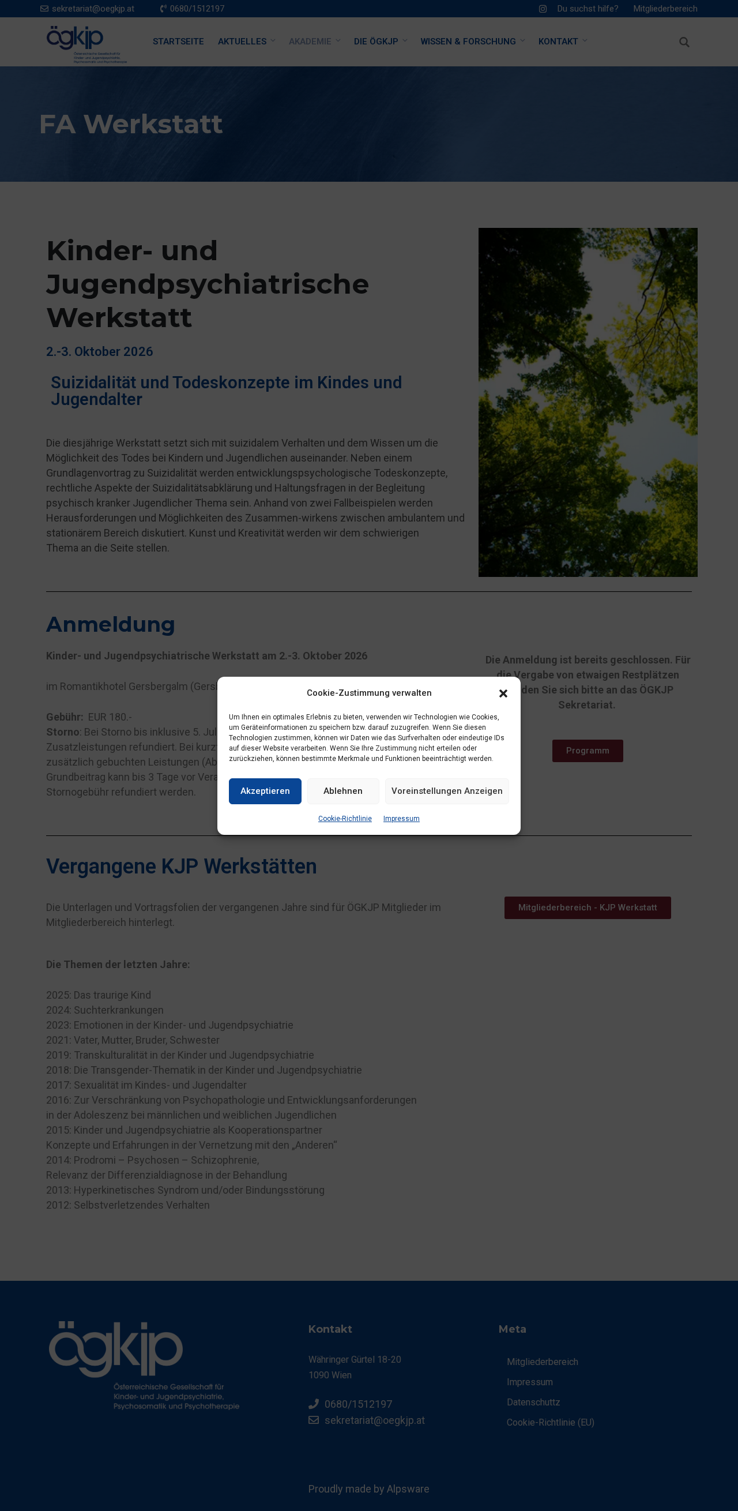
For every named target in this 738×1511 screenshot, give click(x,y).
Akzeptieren (265, 791)
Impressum (401, 819)
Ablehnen (343, 791)
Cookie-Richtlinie (345, 819)
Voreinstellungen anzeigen (447, 791)
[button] (503, 693)
